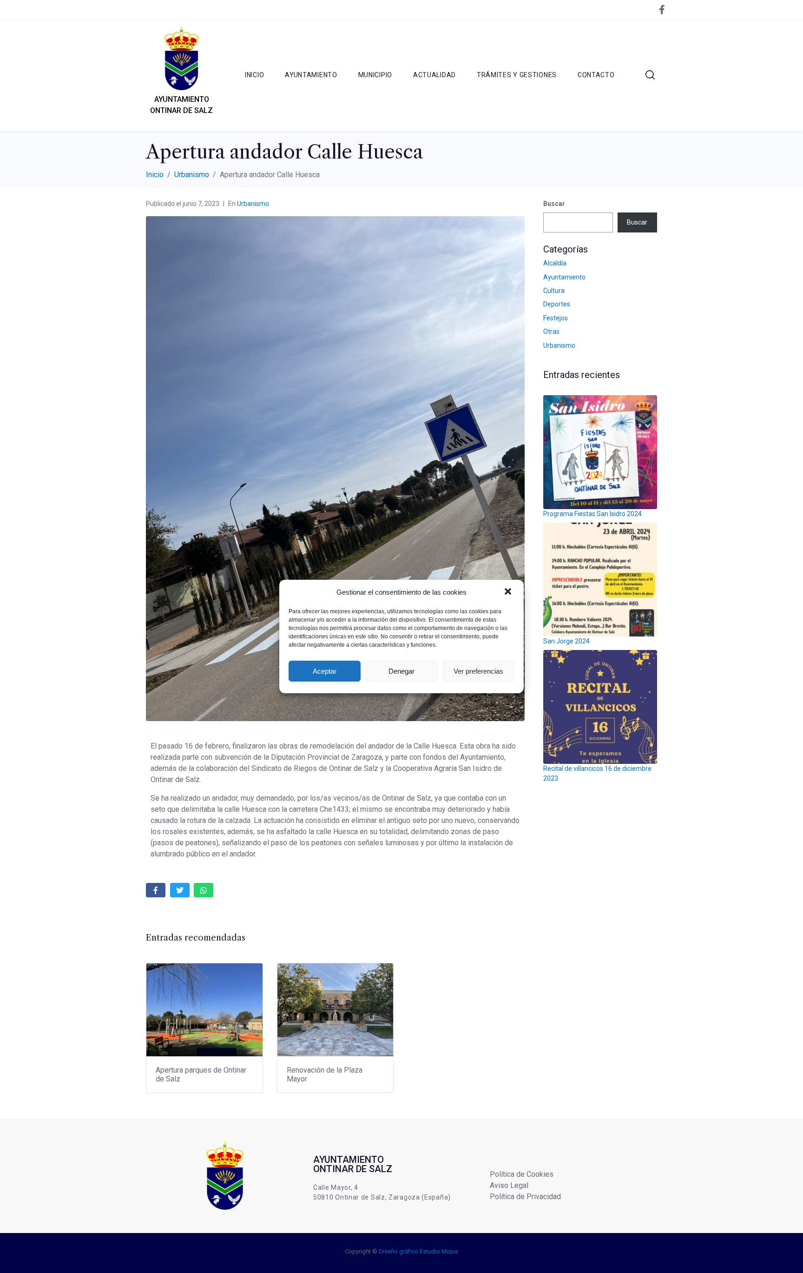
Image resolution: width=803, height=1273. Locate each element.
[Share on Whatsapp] (203, 890)
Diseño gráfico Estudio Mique (418, 1251)
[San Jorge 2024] (600, 579)
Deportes (556, 304)
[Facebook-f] (661, 9)
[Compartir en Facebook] (155, 890)
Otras (551, 331)
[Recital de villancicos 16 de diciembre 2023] (600, 707)
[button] (508, 592)
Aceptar (324, 671)
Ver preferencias (478, 671)
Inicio (254, 75)
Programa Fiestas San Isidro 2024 (592, 513)
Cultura (554, 290)
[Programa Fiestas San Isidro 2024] (600, 452)
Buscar (554, 203)
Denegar (401, 671)
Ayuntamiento (311, 75)
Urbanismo (253, 203)
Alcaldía (554, 263)
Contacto (596, 75)
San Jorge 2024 (566, 641)
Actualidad (434, 75)
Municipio (375, 75)
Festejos (555, 318)
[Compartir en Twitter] (180, 890)
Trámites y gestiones (517, 75)
